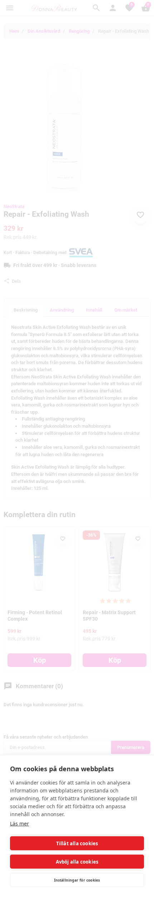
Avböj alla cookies (77, 862)
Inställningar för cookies (77, 880)
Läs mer (19, 823)
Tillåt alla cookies (77, 843)
